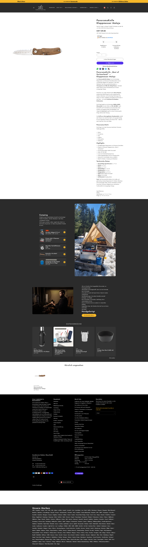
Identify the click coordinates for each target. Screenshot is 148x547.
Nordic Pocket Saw (70, 528)
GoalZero (91, 519)
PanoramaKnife (36, 532)
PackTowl (97, 530)
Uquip (40, 541)
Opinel (34, 530)
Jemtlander (66, 523)
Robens (113, 532)
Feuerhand (84, 517)
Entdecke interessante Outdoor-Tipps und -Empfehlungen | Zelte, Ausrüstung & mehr (63, 440)
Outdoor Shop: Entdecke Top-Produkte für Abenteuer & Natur (63, 436)
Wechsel (75, 541)
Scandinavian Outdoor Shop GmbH (42, 455)
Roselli (34, 535)
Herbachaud (74, 521)
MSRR (76, 526)
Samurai (53, 535)
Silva (101, 535)
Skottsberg (106, 535)
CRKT (100, 512)
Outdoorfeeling (80, 530)
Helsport (68, 521)
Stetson (70, 537)
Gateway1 (75, 519)
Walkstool (58, 541)
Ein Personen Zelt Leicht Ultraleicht (82, 407)
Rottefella (38, 535)
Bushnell (93, 512)
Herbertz (80, 521)
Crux (95, 514)
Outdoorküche (57, 412)
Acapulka (38, 510)
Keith (90, 523)
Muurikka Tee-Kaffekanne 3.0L (53, 246)
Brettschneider (63, 512)
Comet (69, 514)
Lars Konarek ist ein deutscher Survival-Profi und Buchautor (83, 448)
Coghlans (55, 514)
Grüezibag (48, 521)
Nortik (92, 528)
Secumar (88, 535)
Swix (33, 539)
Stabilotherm (55, 537)
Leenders (45, 526)
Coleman (60, 514)
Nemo (50, 528)
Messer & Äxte (94, 7)
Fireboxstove (96, 517)
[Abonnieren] (114, 413)
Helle (64, 521)
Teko (54, 539)
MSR (73, 526)
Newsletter (99, 399)
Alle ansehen (112, 358)
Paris (41, 532)
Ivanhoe (61, 523)
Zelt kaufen (56, 431)
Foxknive (53, 519)
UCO (110, 539)
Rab (101, 532)
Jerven (71, 523)
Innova (56, 523)
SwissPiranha (105, 537)
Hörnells (52, 523)
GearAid (81, 519)
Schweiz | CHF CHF (67, 482)
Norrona (83, 528)
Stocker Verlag (76, 537)
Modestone (104, 526)
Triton (95, 539)
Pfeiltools (69, 532)
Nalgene (45, 528)
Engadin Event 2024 (79, 451)
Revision (109, 532)
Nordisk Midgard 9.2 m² (53, 232)
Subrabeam (83, 537)
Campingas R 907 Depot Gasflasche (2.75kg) (53, 262)
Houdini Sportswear (106, 521)
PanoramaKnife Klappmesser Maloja (39, 387)
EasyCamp (45, 517)
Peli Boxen (46, 532)
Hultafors (34, 523)
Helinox (60, 521)
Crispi (87, 514)
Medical (99, 526)
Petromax (77, 437)
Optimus (43, 530)
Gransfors (101, 519)
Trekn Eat (90, 539)
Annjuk (64, 510)
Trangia (85, 539)
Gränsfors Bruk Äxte (79, 424)
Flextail (43, 519)
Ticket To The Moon (75, 539)
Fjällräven (34, 519)
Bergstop (105, 510)
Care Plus (111, 512)
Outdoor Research (72, 530)
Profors (83, 532)
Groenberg (35, 521)
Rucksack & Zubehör (58, 416)
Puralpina (96, 532)
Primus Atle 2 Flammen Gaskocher (52, 239)
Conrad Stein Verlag (81, 514)
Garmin (70, 519)
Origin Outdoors (54, 530)
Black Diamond (111, 510)
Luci (56, 526)
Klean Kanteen (102, 523)
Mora (109, 526)
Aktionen (56, 418)
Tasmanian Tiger (48, 539)
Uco (113, 539)
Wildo (91, 541)
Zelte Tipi (59, 7)
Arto (73, 510)
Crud (91, 514)
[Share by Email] (103, 69)
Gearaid (86, 519)
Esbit (64, 517)
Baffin (89, 510)
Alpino (55, 510)
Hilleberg (90, 521)
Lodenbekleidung (78, 439)
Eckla (55, 517)
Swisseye (111, 537)
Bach (85, 510)
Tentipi (58, 539)
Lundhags (60, 526)
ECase (33, 517)
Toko (81, 539)
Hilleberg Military (97, 521)
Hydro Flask (46, 523)
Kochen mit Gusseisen (80, 445)
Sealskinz (83, 535)
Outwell (87, 530)
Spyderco (48, 537)
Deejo (98, 514)
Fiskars (106, 517)
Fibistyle (90, 517)
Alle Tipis (56, 429)
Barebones (94, 510)
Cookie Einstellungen (37, 485)
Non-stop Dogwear (61, 528)
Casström (40, 514)
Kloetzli (108, 523)
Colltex (65, 514)
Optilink (38, 530)
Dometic (103, 514)
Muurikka (34, 528)
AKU (33, 510)
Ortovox (65, 530)
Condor (73, 514)
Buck (74, 512)
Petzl (64, 532)
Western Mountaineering (83, 541)
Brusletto (70, 512)
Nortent (76, 422)
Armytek (69, 510)
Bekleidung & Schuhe (71, 7)
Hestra (85, 521)
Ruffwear (44, 535)
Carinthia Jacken (78, 416)
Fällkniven (58, 519)
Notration (103, 528)
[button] (33, 7)
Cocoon (50, 514)
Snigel (33, 537)
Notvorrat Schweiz (79, 435)
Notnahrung (97, 528)
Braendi (53, 512)
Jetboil (75, 523)
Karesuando (81, 523)
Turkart (106, 539)
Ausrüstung (83, 7)
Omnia (112, 528)
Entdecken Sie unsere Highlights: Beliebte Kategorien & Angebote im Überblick (84, 402)
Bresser (57, 512)
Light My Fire (51, 526)
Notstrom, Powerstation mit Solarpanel (83, 409)
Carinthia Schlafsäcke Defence (81, 418)
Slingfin (111, 535)
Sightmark (93, 535)
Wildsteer (96, 541)
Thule (68, 539)
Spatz (43, 537)
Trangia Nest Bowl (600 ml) (105, 350)
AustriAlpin (78, 510)
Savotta (61, 535)
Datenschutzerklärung (58, 427)
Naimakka (40, 528)
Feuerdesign (78, 517)
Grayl (106, 519)
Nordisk (78, 528)
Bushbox (78, 512)
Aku (46, 510)
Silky (98, 535)
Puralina (91, 532)
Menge (98, 52)
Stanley (60, 537)
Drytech (113, 514)
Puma (87, 532)
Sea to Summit (71, 535)
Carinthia (34, 514)
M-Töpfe (66, 526)
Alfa (49, 510)
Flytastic (48, 519)
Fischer (101, 517)
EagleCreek (39, 517)
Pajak (101, 530)
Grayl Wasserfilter (79, 441)
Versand (103, 33)
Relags (104, 532)
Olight (108, 528)
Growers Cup (42, 521)
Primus (78, 532)
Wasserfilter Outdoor (79, 426)
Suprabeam (89, 537)
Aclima (42, 510)
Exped (72, 517)
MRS (70, 526)
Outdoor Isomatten (79, 411)
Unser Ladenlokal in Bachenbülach (38, 399)
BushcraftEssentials (86, 512)
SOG (48, 535)
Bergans (100, 510)
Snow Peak (39, 537)
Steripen (65, 537)
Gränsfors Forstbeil (51, 253)
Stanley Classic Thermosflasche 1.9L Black (41, 350)
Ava (82, 510)
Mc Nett (86, 526)
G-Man (63, 519)
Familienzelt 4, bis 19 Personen (82, 413)
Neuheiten (52, 7)
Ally (52, 510)
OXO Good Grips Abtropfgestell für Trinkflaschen (60, 351)
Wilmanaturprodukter (104, 541)
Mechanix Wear (92, 526)
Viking (53, 541)
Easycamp (51, 517)
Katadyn (87, 523)
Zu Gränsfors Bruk (89, 315)
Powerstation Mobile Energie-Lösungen (83, 420)
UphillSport (35, 541)
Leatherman (39, 526)
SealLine (78, 535)
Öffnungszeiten (79, 455)
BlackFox (34, 512)
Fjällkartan (111, 517)
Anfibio (60, 510)
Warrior (64, 541)
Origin (47, 530)
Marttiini (81, 526)
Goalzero (96, 519)
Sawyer (65, 535)
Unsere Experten (57, 422)
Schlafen (55, 414)
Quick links (78, 399)
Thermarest (63, 539)
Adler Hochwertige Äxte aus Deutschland (84, 443)
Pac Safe (92, 530)
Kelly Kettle (95, 523)
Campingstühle (78, 433)
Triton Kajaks (100, 539)
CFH (97, 512)
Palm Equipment (107, 530)
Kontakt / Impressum (58, 420)
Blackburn (40, 512)
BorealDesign (46, 512)
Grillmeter (111, 519)
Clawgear (45, 514)
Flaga (39, 519)
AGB (55, 425)
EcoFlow (60, 517)
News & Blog (56, 433)
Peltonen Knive (53, 532)
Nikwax (54, 528)
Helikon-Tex (54, 521)
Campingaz (105, 512)
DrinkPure (108, 514)
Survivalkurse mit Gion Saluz (81, 405)
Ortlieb (60, 530)
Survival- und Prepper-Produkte (82, 430)
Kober (112, 523)
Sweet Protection (97, 537)
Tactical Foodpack (40, 539)
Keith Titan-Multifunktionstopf (81, 350)
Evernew (68, 517)
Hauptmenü (57, 399)
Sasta (56, 535)
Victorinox (48, 541)
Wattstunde (69, 541)
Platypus (74, 532)
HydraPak (40, 523)
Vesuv (43, 541)
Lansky (34, 526)
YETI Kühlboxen (78, 428)
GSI (67, 519)
